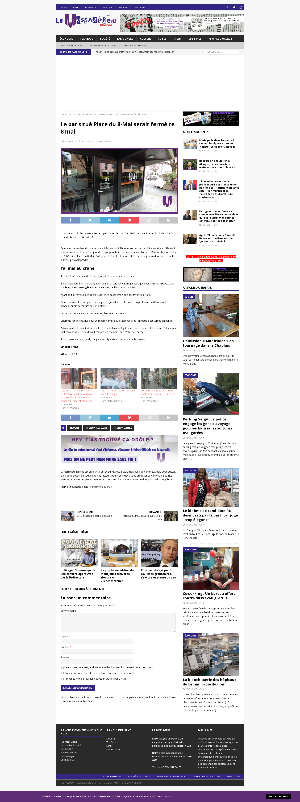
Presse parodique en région (171, 776)
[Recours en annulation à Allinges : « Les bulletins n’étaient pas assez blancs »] (190, 164)
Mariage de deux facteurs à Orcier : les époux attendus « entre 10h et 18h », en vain (217, 143)
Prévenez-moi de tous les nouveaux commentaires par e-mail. (100, 673)
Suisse (162, 38)
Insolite (74, 427)
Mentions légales (112, 776)
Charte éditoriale (69, 7)
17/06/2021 (191, 524)
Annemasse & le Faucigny (103, 45)
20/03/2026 (206, 201)
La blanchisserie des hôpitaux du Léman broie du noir (209, 682)
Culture (145, 38)
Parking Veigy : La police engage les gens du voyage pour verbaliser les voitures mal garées (207, 426)
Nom (64, 637)
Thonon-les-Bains (96, 427)
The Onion (111, 742)
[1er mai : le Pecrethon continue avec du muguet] (119, 378)
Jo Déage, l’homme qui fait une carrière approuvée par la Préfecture (79, 573)
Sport (177, 38)
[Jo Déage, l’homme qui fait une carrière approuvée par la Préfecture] (79, 553)
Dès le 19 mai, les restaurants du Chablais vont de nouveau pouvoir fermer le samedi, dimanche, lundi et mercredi (77, 396)
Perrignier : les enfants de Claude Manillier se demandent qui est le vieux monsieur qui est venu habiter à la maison (218, 216)
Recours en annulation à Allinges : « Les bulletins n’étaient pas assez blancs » (217, 164)
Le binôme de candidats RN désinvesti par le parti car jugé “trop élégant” (210, 515)
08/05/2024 (71, 141)
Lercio (109, 745)
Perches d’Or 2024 (220, 38)
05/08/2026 (206, 150)
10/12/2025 (206, 245)
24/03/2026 (206, 171)
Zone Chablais (102, 141)
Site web (65, 657)
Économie (66, 38)
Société (105, 38)
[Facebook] (227, 7)
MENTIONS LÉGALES (171, 767)
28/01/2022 (191, 689)
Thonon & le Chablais (71, 45)
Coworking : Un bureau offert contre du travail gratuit (209, 595)
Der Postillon (113, 749)
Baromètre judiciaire (139, 776)
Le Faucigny (67, 748)
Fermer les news (278, 796)
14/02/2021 (191, 603)
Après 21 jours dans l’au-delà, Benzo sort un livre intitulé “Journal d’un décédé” (217, 238)
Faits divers (125, 38)
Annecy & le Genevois (135, 45)
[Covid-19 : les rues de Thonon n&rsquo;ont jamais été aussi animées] (159, 378)
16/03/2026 (206, 225)
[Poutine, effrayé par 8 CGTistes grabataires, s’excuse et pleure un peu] (159, 553)
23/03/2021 (191, 350)
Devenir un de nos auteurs (206, 776)
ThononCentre (123, 427)
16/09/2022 (191, 437)
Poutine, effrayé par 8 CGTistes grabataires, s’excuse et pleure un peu (158, 573)
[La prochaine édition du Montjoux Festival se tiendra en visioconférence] (119, 553)
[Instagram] (241, 7)
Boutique (140, 7)
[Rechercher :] (222, 51)
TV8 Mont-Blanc (69, 741)
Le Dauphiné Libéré (71, 745)
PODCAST (123, 7)
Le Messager (67, 756)
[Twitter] (234, 7)
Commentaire (68, 610)
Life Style (195, 38)
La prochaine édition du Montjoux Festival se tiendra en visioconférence (117, 575)
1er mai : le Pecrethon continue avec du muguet (118, 392)
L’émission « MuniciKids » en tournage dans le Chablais (208, 343)
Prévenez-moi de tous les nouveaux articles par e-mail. (95, 678)
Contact (107, 7)
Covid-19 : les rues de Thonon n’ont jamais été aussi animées (158, 392)
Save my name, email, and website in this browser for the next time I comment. (108, 667)
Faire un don (233, 776)
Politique (86, 38)
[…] (191, 458)
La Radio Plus (68, 759)
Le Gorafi (111, 738)
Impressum (90, 7)
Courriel (65, 647)
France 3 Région (69, 752)
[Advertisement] (150, 85)
